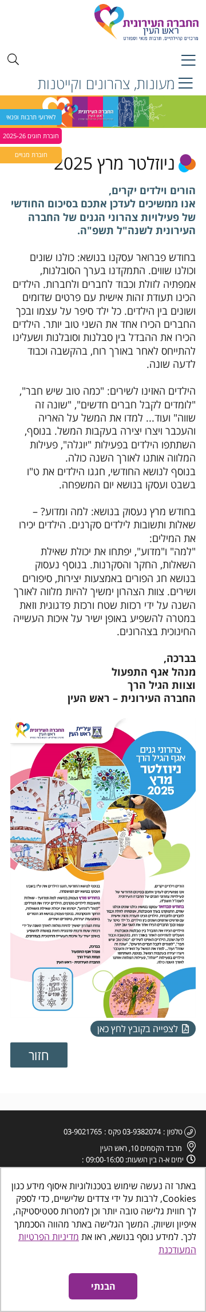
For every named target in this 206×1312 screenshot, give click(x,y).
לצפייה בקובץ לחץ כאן (138, 1028)
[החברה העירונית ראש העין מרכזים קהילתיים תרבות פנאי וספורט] (112, 22)
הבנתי (103, 1286)
